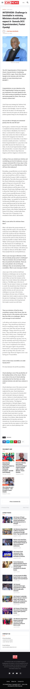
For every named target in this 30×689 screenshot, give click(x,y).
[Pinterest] (15, 441)
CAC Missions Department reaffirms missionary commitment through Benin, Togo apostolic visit (20, 531)
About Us (13, 681)
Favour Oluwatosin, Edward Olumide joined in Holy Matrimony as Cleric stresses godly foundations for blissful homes (20, 566)
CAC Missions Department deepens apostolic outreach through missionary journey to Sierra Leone (20, 622)
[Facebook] (4, 441)
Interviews (9, 9)
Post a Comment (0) (15, 501)
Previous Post (5, 507)
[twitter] (13, 673)
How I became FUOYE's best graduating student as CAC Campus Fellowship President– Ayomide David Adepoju (8, 467)
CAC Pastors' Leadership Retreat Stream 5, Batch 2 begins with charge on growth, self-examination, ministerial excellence (20, 599)
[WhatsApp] (11, 441)
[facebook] (9, 673)
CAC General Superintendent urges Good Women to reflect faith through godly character (19, 587)
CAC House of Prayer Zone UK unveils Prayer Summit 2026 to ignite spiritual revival (20, 611)
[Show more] (23, 441)
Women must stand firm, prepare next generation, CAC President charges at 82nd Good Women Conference (20, 543)
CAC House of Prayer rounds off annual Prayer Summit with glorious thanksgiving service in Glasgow (19, 520)
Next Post (25, 507)
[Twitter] (8, 441)
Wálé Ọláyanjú (18, 686)
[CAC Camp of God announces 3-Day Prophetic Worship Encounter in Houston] (7, 554)
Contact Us (21, 681)
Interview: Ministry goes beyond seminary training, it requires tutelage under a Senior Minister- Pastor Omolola (21, 467)
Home (4, 9)
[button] (2, 2)
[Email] (19, 441)
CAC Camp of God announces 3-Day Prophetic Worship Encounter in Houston (19, 554)
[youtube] (16, 673)
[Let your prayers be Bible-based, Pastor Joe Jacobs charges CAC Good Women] (7, 578)
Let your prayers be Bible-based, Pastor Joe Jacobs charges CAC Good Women (20, 577)
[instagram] (20, 673)
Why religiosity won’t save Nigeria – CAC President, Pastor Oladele (7, 490)
